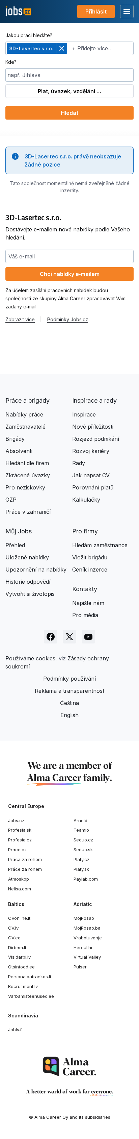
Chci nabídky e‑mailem (70, 274)
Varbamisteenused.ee (31, 996)
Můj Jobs (18, 531)
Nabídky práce (24, 414)
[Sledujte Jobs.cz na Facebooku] (50, 636)
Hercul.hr (83, 947)
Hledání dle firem (27, 463)
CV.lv (13, 928)
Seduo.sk (83, 849)
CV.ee (14, 937)
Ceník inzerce (89, 569)
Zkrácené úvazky (27, 475)
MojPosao (84, 918)
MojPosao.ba (87, 928)
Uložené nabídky (27, 557)
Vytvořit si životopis (30, 593)
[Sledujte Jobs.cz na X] (69, 636)
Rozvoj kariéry (90, 451)
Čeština (69, 703)
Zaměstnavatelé (25, 426)
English (69, 715)
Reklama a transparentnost (69, 690)
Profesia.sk (19, 830)
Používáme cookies (30, 658)
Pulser (80, 966)
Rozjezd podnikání (95, 438)
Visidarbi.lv (19, 957)
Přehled (15, 545)
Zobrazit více (20, 319)
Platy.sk (81, 869)
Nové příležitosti (92, 426)
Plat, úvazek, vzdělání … (69, 91)
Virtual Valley (87, 957)
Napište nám (88, 603)
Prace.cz (17, 849)
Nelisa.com (19, 888)
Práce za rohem (25, 869)
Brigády (15, 438)
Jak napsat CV (91, 475)
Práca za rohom (25, 859)
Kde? (11, 62)
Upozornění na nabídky (35, 569)
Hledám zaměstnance (100, 545)
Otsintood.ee (21, 966)
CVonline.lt (19, 918)
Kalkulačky (86, 499)
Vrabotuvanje (88, 937)
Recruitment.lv (23, 986)
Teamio (81, 830)
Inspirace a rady (94, 400)
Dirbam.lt (17, 947)
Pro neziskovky (25, 487)
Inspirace (84, 414)
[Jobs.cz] (18, 11)
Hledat (69, 112)
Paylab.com (86, 879)
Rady (78, 463)
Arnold (80, 820)
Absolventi (18, 451)
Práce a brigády (27, 400)
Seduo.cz (83, 839)
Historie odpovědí (27, 581)
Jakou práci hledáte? (28, 35)
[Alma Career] (69, 1067)
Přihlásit (96, 11)
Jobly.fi (15, 1029)
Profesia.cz (20, 839)
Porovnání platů (92, 487)
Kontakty (84, 588)
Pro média (85, 615)
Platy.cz (81, 859)
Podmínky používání (69, 678)
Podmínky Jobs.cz (67, 319)
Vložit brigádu (89, 557)
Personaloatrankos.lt (29, 976)
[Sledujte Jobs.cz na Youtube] (88, 636)
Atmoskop (18, 879)
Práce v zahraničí (28, 511)
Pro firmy (85, 531)
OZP (11, 499)
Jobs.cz (16, 820)
